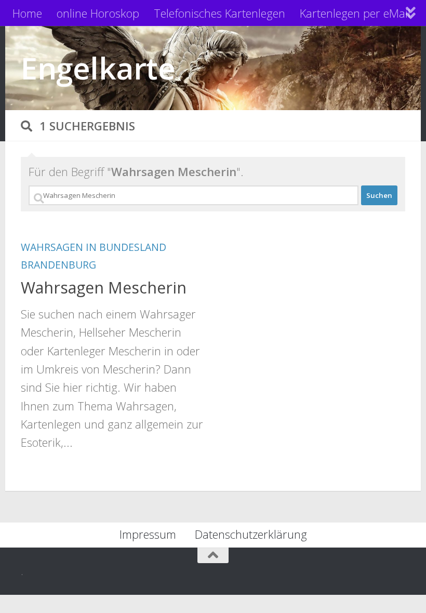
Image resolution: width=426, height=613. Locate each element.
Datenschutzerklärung (251, 534)
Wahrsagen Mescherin (104, 287)
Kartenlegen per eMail (355, 13)
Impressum (147, 534)
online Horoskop (98, 13)
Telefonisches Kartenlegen (219, 13)
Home (27, 13)
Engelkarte (98, 67)
